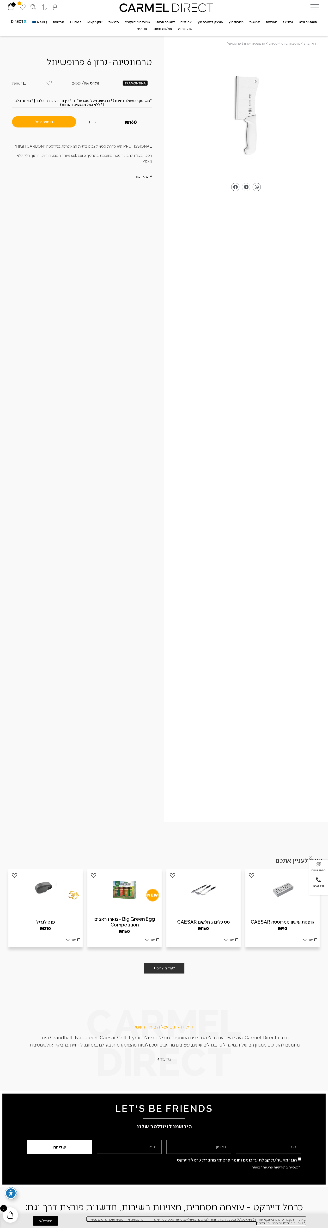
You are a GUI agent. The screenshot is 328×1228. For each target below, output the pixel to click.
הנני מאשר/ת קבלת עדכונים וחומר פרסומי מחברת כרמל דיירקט (237, 1159)
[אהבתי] (251, 875)
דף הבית (310, 43)
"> (246, 115)
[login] (55, 7)
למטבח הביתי (290, 43)
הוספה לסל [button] (283, 941)
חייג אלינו (318, 885)
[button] (318, 867)
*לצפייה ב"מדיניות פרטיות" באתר (276, 1167)
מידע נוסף (204, 941)
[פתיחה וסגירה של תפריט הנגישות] (11, 1193)
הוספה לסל (44, 121)
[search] (33, 7)
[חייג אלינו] (318, 879)
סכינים (273, 43)
